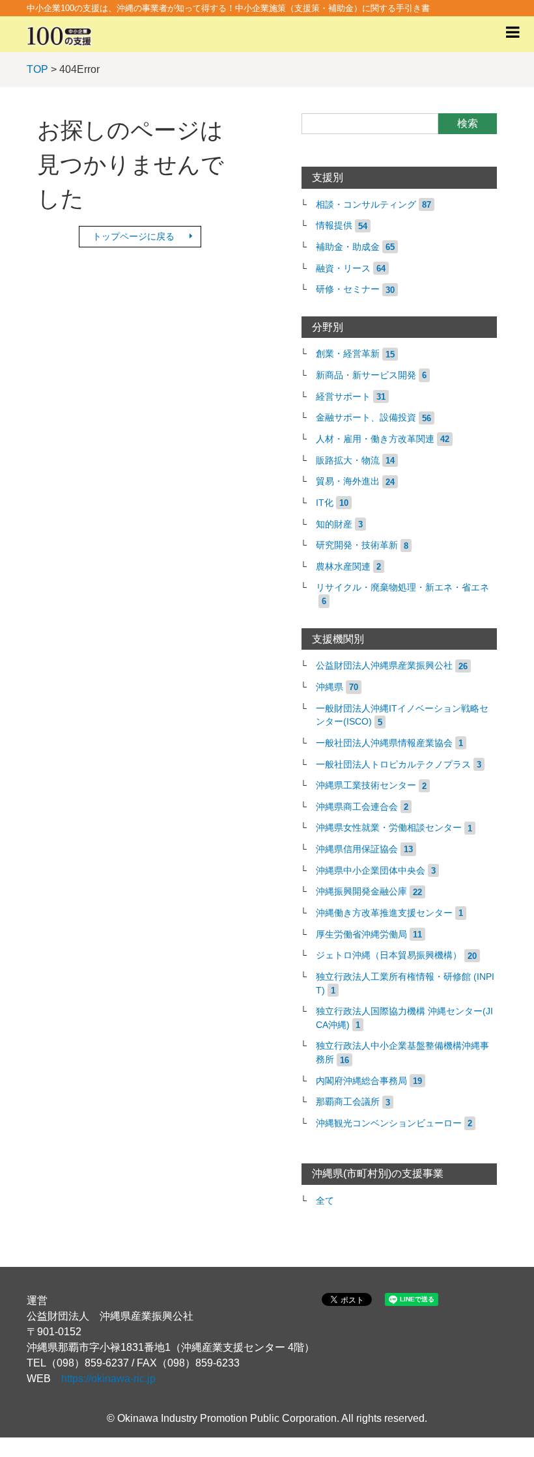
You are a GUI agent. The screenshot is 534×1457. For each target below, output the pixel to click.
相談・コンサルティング (366, 205)
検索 (467, 123)
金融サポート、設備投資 (366, 418)
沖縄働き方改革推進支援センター (384, 913)
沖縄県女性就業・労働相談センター (389, 828)
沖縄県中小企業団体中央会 (370, 871)
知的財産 (334, 524)
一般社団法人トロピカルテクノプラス (393, 765)
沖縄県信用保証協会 (357, 849)
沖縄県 (329, 687)
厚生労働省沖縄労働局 (361, 934)
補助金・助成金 (348, 247)
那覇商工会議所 (348, 1102)
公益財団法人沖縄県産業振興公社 (384, 666)
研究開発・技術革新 (357, 545)
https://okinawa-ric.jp (108, 1378)
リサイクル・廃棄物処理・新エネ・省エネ (402, 587)
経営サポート (343, 397)
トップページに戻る (133, 236)
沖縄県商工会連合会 (357, 807)
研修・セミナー (348, 289)
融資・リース (343, 268)
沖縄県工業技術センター (366, 785)
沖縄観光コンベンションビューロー (389, 1123)
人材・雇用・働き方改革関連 (375, 439)
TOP (37, 69)
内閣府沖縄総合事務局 (361, 1081)
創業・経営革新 (348, 354)
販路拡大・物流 (348, 460)
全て (325, 1201)
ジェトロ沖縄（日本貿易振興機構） (389, 955)
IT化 (324, 503)
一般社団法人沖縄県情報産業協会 (384, 743)
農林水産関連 (343, 567)
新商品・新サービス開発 (366, 375)
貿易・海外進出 (348, 481)
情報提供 (334, 225)
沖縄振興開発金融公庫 (361, 891)
